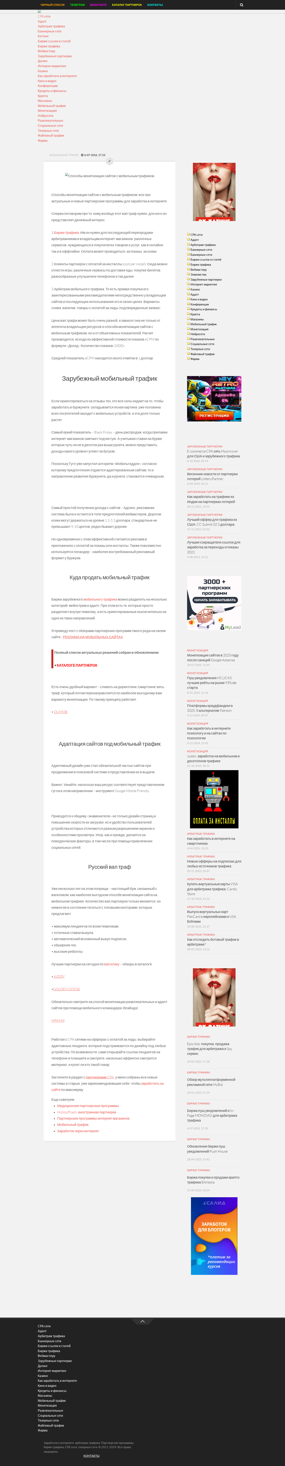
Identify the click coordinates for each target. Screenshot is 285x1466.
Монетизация (47, 110)
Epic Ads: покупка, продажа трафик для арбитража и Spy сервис (209, 1049)
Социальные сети (50, 125)
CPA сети (44, 16)
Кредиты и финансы (52, 91)
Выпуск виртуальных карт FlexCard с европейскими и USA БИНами (211, 916)
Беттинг (43, 36)
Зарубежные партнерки (55, 56)
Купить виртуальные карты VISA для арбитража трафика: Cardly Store (212, 889)
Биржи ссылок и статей (54, 41)
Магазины (45, 100)
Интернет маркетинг (52, 66)
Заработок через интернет (78, 1131)
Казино (43, 71)
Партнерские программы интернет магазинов (93, 1118)
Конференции (48, 86)
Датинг (43, 61)
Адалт (42, 21)
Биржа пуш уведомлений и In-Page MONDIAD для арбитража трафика (212, 1115)
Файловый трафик (51, 135)
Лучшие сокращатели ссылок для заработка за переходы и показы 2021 (213, 547)
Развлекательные (50, 120)
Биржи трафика (49, 46)
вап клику (111, 964)
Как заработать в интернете (57, 76)
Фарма (43, 140)
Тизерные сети (48, 130)
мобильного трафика (100, 599)
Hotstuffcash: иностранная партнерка (86, 1112)
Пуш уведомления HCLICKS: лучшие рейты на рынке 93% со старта (211, 683)
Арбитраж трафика (51, 26)
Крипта (43, 96)
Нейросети (45, 115)
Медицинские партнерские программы (88, 1106)
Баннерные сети (49, 31)
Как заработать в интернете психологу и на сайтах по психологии (209, 733)
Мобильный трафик (52, 106)
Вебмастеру (46, 51)
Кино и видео (47, 81)
